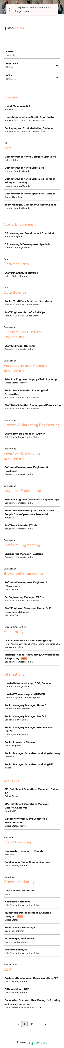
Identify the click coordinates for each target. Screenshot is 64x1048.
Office (9, 75)
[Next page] (45, 1024)
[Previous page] (18, 1024)
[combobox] (6, 67)
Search (10, 51)
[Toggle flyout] (57, 66)
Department (12, 63)
